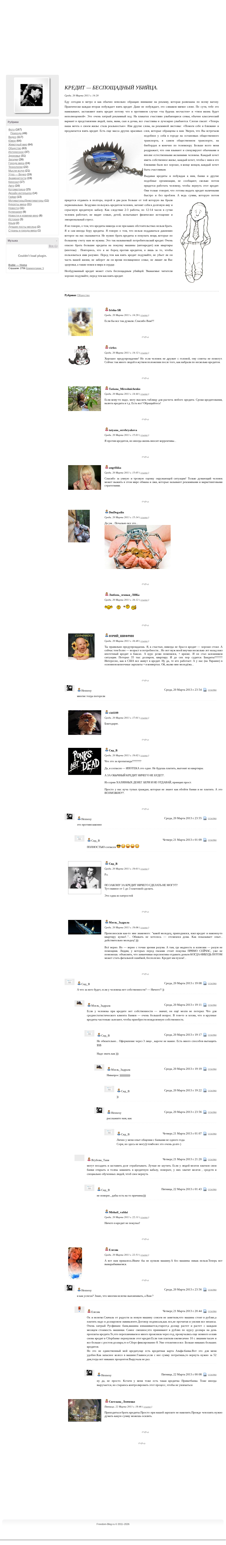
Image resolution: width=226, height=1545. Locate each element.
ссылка (144, 315)
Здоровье (14, 155)
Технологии (15, 167)
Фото (11, 129)
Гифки (12, 196)
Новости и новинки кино (23, 215)
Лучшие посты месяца (22, 226)
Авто (11, 185)
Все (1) (53, 246)
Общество (14, 148)
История (13, 219)
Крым (11, 223)
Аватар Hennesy (31, 95)
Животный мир (17, 144)
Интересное (16, 152)
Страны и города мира (22, 230)
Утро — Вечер (17, 174)
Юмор (12, 140)
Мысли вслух (16, 170)
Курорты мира (17, 204)
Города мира (16, 163)
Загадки (13, 159)
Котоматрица (16, 189)
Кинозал (13, 181)
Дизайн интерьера (20, 193)
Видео (12, 137)
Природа (16, 133)
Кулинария (15, 211)
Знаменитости (17, 178)
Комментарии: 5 (35, 268)
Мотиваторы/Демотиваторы (26, 200)
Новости (13, 208)
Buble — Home (17, 265)
